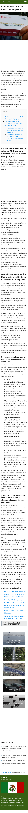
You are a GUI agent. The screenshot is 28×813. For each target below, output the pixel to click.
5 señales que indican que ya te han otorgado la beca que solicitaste (15, 130)
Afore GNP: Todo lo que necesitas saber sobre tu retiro (13, 752)
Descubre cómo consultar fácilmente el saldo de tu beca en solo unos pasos (13, 123)
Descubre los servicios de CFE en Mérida (13, 760)
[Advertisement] (14, 55)
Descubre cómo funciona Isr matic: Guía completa (13, 764)
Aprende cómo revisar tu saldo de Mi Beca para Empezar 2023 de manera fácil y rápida (14, 117)
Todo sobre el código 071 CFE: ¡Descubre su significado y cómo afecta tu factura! (14, 747)
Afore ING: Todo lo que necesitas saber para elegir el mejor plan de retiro (14, 756)
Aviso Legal (4, 777)
